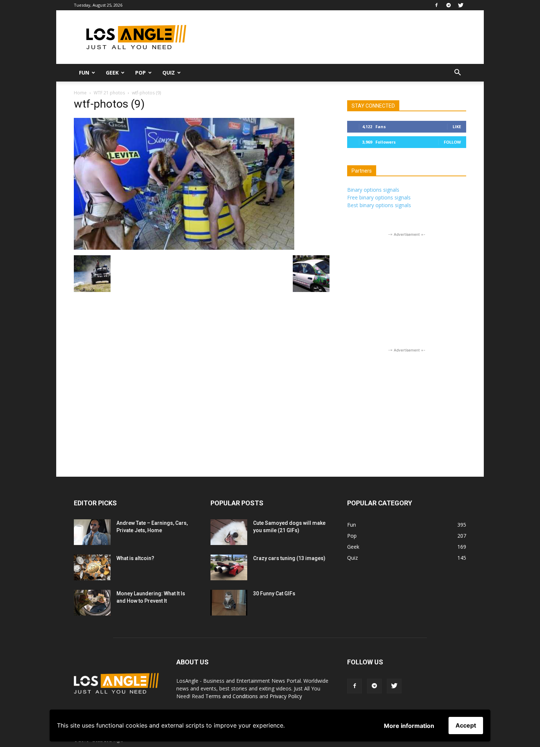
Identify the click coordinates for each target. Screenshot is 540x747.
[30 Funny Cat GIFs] (228, 603)
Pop (140, 72)
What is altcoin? (135, 558)
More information (409, 725)
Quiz (168, 72)
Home (80, 93)
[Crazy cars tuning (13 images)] (228, 567)
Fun (84, 72)
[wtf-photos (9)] (184, 248)
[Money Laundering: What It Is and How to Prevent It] (92, 603)
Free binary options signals (379, 197)
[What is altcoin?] (92, 567)
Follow (452, 142)
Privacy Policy (286, 696)
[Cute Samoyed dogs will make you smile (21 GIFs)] (228, 532)
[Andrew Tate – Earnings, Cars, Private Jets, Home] (92, 532)
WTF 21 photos (109, 93)
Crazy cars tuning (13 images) (289, 558)
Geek (112, 72)
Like (457, 126)
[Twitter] (460, 5)
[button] (457, 73)
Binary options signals (373, 189)
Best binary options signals (379, 205)
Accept (466, 725)
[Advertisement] (332, 37)
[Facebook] (436, 5)
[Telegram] (448, 5)
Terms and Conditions (231, 696)
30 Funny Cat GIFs (274, 593)
